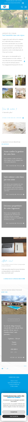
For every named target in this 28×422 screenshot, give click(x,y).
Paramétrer (13, 412)
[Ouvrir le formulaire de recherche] (22, 7)
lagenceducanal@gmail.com (14, 382)
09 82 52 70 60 (14, 380)
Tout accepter (14, 416)
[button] (3, 368)
